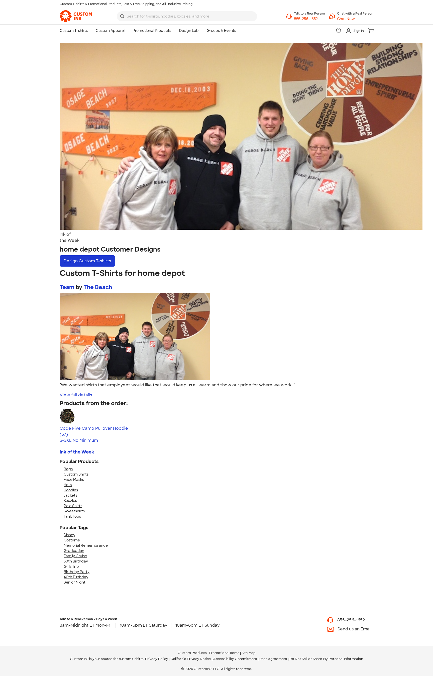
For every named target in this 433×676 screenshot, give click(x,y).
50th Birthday (76, 561)
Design (87, 261)
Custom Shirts (76, 474)
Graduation (74, 550)
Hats (68, 485)
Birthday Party (76, 572)
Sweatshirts (74, 511)
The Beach (97, 287)
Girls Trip (71, 566)
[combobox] (187, 16)
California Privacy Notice (190, 659)
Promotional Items (224, 653)
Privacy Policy (156, 659)
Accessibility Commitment (235, 659)
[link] (76, 16)
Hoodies (71, 490)
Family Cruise (75, 556)
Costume (72, 540)
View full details (76, 395)
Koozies (70, 500)
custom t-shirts (131, 659)
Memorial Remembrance (86, 545)
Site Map (249, 653)
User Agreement (273, 659)
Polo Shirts (73, 506)
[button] (355, 19)
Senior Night (74, 582)
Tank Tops (72, 516)
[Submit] (122, 16)
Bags (68, 469)
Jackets (70, 495)
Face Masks (74, 479)
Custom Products (192, 653)
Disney (69, 535)
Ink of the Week (77, 452)
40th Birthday (76, 577)
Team (68, 287)
